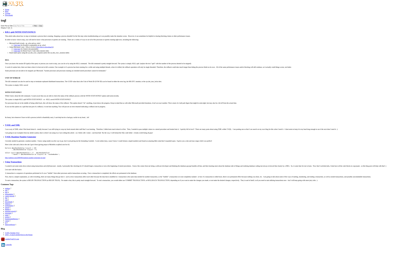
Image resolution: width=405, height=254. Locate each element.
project (7, 217)
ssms (6, 215)
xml (6, 200)
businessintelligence (11, 219)
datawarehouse (10, 224)
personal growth (10, 211)
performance (9, 205)
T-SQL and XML (12, 125)
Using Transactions (13, 162)
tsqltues (7, 188)
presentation (9, 194)
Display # (4, 28)
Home (7, 9)
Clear (40, 26)
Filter (35, 26)
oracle (7, 207)
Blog (6, 11)
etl (6, 223)
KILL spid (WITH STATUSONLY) (20, 32)
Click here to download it (44, 47)
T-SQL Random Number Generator (20, 137)
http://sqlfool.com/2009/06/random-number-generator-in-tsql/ (25, 158)
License (7, 13)
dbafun (7, 209)
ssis (6, 190)
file (6, 198)
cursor (7, 221)
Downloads (9, 15)
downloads (8, 202)
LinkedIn (9, 245)
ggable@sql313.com (12, 239)
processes (8, 213)
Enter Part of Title (7, 26)
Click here (17, 45)
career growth (9, 196)
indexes (7, 204)
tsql (6, 192)
